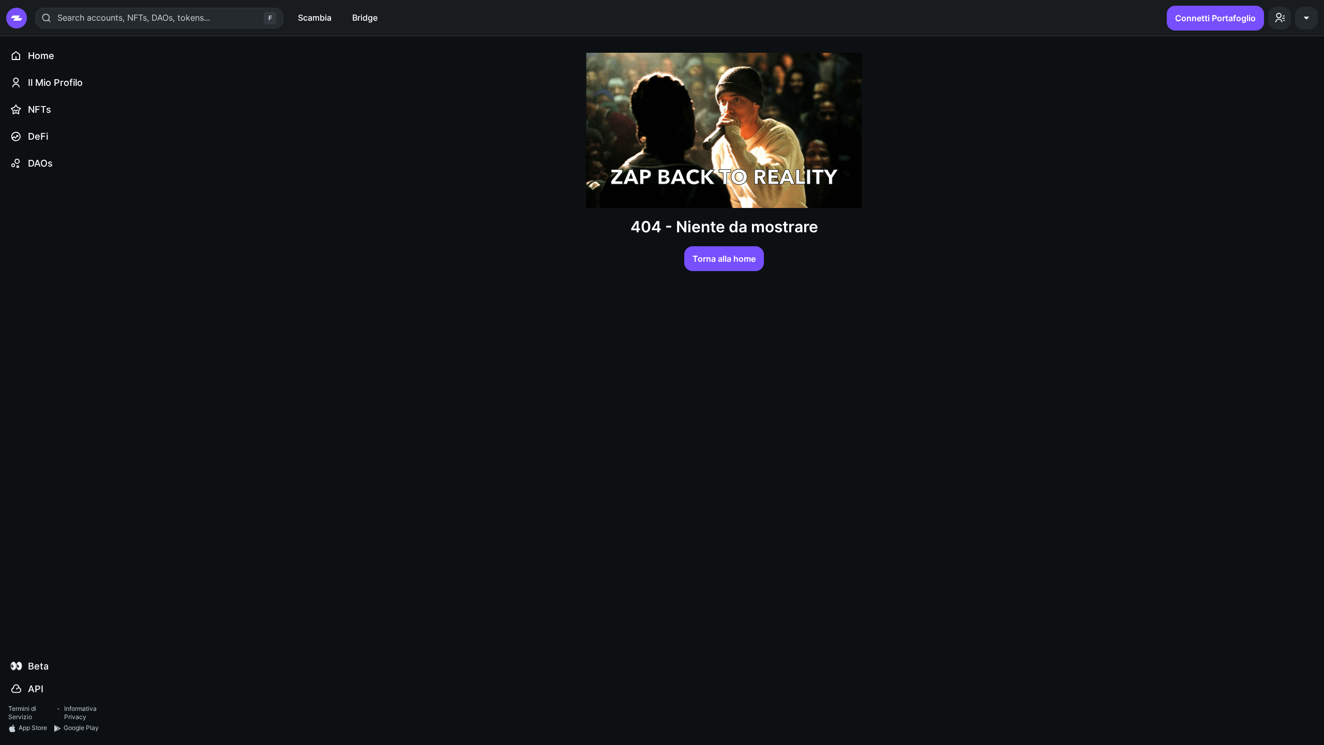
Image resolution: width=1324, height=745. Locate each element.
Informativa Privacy (80, 713)
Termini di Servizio (22, 713)
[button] (1279, 18)
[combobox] (58, 17)
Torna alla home (724, 259)
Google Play (81, 728)
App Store (33, 728)
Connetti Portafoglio (1215, 18)
